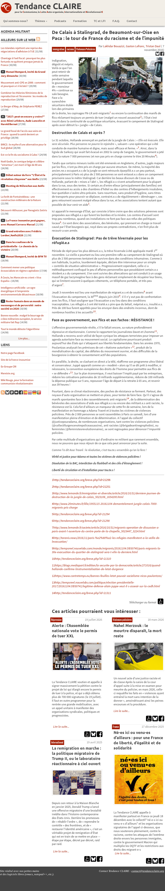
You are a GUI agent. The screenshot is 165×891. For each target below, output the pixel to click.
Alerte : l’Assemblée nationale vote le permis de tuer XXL (74, 630)
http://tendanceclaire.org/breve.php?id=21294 (81, 514)
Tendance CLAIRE (48, 6)
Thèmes (40, 21)
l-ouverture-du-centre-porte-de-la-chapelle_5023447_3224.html (106, 531)
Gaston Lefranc (135, 46)
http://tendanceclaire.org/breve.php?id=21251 (81, 486)
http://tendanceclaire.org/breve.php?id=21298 (81, 480)
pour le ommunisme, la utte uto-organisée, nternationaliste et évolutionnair (59, 11)
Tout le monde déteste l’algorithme (20, 329)
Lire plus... (24, 338)
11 (53, 565)
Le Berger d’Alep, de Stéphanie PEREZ (21, 106)
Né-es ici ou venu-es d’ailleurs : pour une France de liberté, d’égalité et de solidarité (138, 740)
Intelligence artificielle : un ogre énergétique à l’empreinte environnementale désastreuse (18, 291)
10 (53, 559)
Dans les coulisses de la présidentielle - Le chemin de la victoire (19, 245)
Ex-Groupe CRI (8, 366)
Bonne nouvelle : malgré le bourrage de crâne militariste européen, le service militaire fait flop (22, 319)
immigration (58, 49)
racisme (70, 49)
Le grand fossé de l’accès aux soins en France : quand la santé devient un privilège (21, 134)
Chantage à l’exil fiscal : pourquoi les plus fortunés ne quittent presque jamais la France (23, 62)
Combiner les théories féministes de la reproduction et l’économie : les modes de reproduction (24, 96)
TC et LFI (99, 21)
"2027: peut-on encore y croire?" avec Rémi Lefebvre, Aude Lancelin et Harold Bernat (23, 120)
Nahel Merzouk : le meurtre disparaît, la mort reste (138, 630)
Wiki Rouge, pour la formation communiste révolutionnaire (17, 381)
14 (53, 593)
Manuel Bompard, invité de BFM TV (26, 256)
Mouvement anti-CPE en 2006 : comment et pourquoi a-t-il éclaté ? (23, 84)
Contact (132, 21)
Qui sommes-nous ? (15, 21)
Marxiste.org (8, 373)
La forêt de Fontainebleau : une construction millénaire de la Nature (21, 198)
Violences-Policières (85, 49)
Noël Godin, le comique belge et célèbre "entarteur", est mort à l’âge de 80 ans (22, 163)
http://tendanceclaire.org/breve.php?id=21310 (83, 559)
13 (53, 582)
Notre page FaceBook (12, 353)
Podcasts (60, 21)
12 (53, 576)
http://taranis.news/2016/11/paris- (74, 538)
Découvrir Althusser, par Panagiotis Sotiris (24, 210)
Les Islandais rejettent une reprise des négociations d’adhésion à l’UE (21, 49)
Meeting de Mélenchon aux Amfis (25, 186)
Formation (80, 21)
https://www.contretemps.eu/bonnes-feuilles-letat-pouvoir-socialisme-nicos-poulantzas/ (108, 576)
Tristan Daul (153, 46)
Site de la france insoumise (15, 359)
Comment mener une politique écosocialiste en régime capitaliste (20, 269)
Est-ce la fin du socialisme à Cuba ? (20, 154)
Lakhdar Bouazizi (113, 46)
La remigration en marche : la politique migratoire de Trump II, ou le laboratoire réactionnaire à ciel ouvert (76, 756)
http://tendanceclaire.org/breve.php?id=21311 (83, 593)
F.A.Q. (116, 21)
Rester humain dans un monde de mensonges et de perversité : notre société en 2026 (22, 305)
